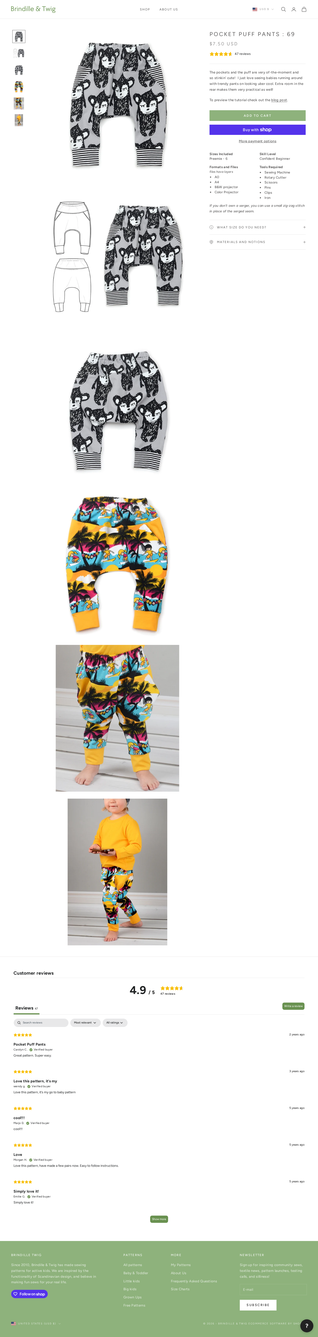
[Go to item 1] (18, 36)
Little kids (131, 1281)
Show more (159, 1219)
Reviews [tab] (26, 1008)
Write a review (293, 1006)
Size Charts (180, 1289)
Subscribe (258, 1305)
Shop (145, 9)
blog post (279, 100)
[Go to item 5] (18, 103)
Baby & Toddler (135, 1273)
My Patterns (181, 1265)
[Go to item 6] (18, 120)
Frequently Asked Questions (194, 1281)
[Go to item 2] (18, 53)
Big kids (129, 1289)
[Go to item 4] (18, 86)
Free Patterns (134, 1305)
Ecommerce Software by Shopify (277, 1323)
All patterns (132, 1265)
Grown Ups (132, 1297)
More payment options (257, 141)
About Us (168, 9)
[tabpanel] (159, 1122)
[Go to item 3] (18, 70)
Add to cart (258, 116)
